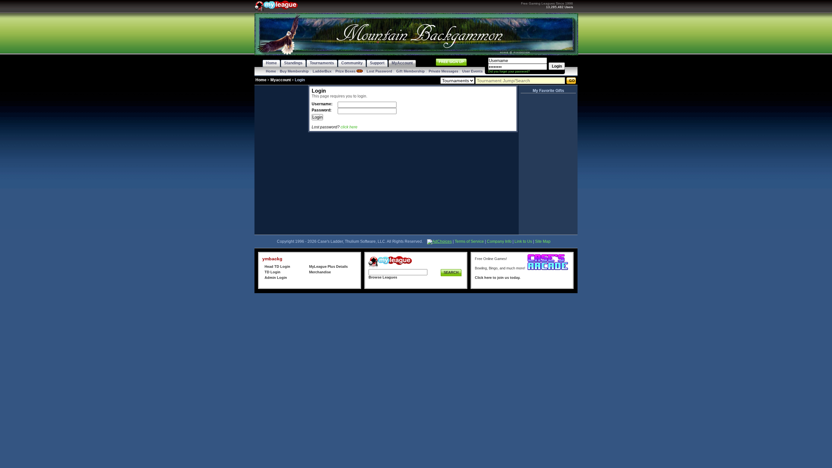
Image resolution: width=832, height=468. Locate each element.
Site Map (543, 241)
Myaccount (280, 80)
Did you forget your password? (509, 71)
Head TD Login (277, 266)
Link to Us (523, 241)
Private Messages (443, 71)
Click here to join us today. (497, 278)
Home (271, 71)
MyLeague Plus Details (328, 266)
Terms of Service (469, 241)
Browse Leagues (383, 277)
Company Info (499, 241)
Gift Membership (410, 71)
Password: (322, 110)
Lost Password (379, 71)
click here (349, 127)
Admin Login (276, 278)
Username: (322, 104)
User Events (472, 71)
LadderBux (322, 71)
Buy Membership (294, 71)
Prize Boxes (345, 71)
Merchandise (320, 272)
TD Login (272, 272)
